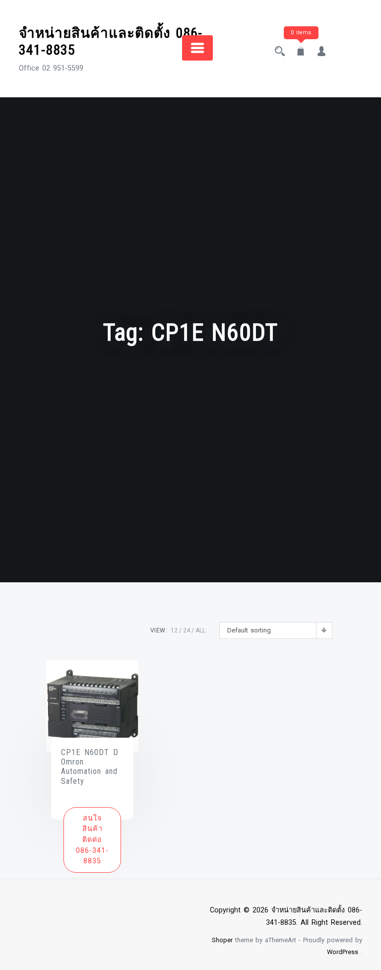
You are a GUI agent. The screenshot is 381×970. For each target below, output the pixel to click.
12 (174, 630)
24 (186, 630)
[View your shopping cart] (301, 52)
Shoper (222, 940)
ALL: (201, 630)
